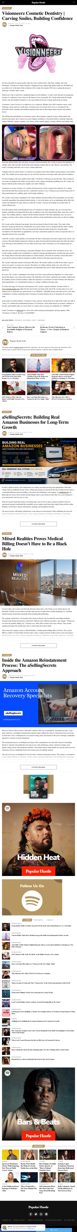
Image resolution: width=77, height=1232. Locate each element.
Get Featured (69, 1220)
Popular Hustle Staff (16, 25)
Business (19, 320)
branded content (18, 347)
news (34, 320)
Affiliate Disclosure (53, 1220)
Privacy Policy (19, 1220)
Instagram (20, 310)
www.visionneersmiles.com (10, 289)
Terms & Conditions (35, 1220)
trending (41, 320)
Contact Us (6, 1220)
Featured (27, 320)
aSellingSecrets (64, 492)
